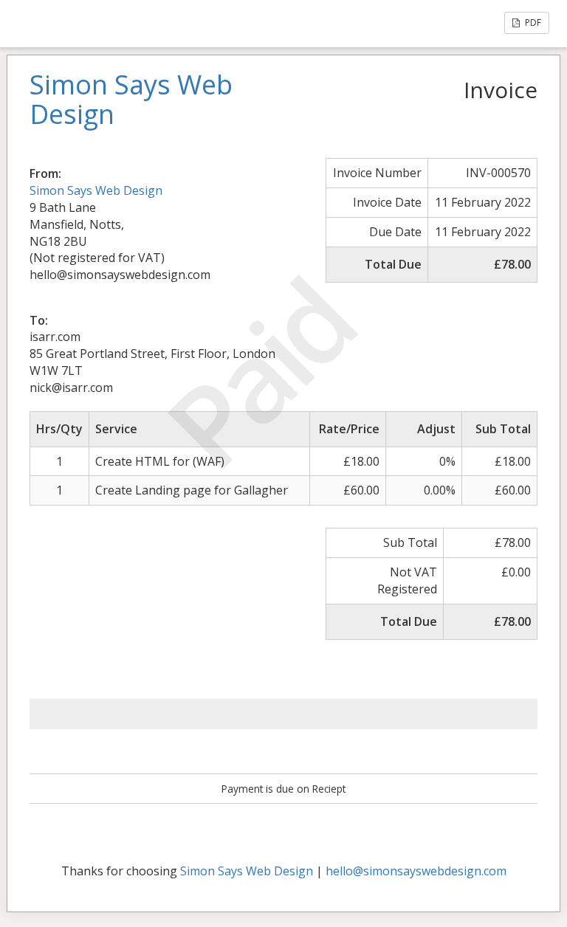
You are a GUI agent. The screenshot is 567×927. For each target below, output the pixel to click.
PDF (532, 22)
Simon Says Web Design (96, 190)
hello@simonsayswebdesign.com (416, 871)
